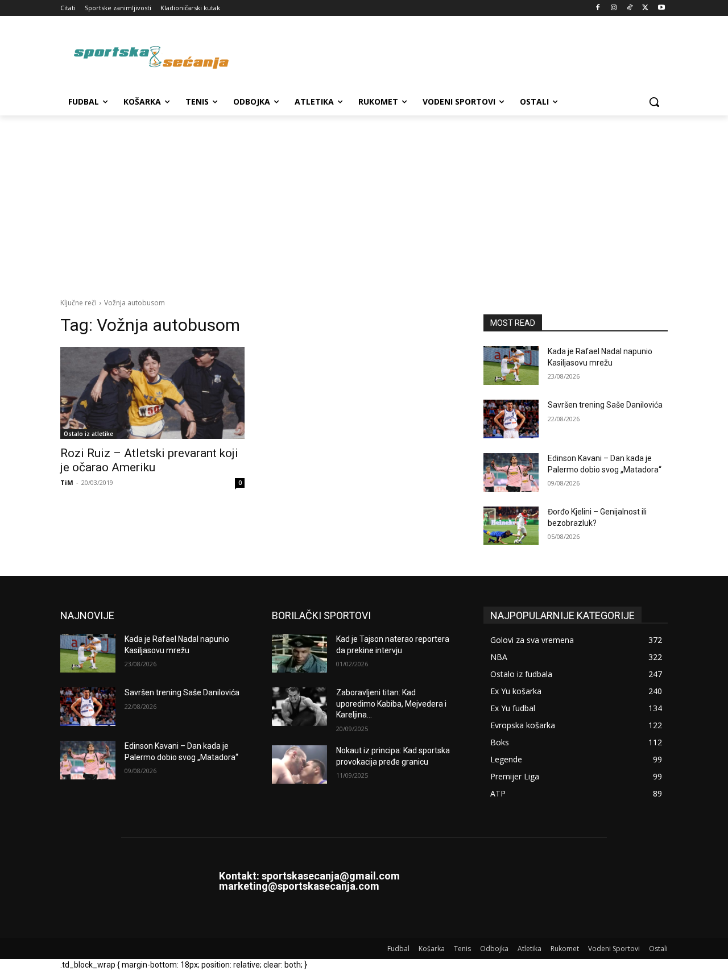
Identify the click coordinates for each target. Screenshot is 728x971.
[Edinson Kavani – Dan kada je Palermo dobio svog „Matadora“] (511, 472)
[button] (654, 101)
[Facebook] (598, 8)
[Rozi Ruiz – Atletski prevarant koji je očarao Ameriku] (152, 393)
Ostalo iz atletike (88, 434)
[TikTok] (629, 8)
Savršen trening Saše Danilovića (605, 404)
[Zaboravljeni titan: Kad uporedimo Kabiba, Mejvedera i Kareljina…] (299, 706)
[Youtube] (661, 8)
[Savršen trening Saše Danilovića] (511, 419)
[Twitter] (645, 8)
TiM (66, 482)
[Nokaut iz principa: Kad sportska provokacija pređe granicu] (299, 764)
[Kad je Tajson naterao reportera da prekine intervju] (299, 653)
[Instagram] (614, 8)
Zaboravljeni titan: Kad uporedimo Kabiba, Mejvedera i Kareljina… (391, 703)
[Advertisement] (364, 200)
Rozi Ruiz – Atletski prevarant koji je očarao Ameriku (149, 460)
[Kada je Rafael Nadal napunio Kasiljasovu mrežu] (511, 365)
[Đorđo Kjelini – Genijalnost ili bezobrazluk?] (511, 526)
